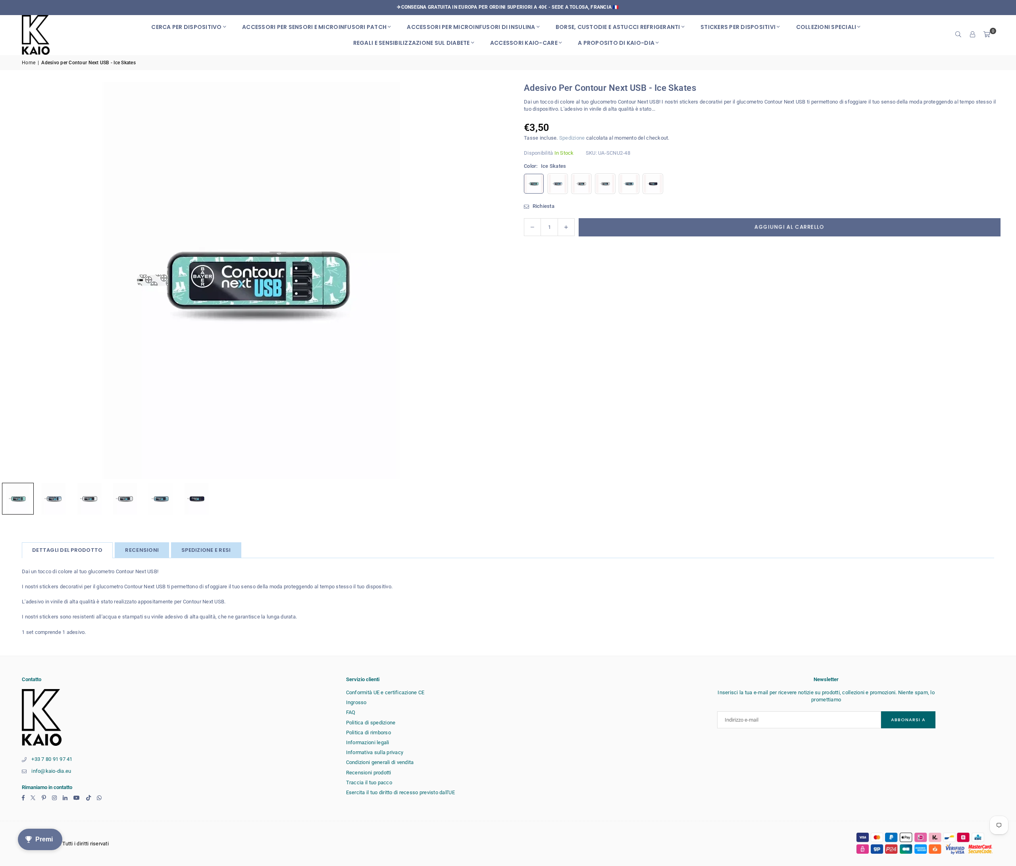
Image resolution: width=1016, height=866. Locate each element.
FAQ (351, 712)
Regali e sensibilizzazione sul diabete (411, 43)
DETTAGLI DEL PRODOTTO (67, 550)
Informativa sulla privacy (375, 752)
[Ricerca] (958, 35)
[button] (987, 35)
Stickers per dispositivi (737, 27)
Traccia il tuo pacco (369, 782)
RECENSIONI (142, 550)
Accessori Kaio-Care (524, 43)
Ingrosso (356, 702)
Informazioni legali (367, 742)
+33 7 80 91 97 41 (51, 759)
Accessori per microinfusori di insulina (471, 27)
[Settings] (973, 35)
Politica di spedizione (371, 723)
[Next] (486, 280)
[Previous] (16, 280)
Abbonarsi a (908, 719)
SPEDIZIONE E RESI (206, 550)
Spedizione (572, 138)
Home (28, 62)
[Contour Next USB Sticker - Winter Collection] (53, 499)
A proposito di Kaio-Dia (616, 43)
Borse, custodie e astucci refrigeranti (618, 27)
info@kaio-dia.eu (51, 771)
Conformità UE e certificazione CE (385, 692)
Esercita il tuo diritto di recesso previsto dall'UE (400, 792)
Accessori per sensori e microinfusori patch (314, 27)
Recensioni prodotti (368, 773)
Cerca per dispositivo (186, 27)
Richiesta (542, 206)
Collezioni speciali (826, 27)
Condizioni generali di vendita (380, 762)
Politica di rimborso (368, 732)
